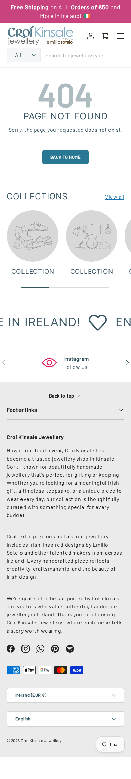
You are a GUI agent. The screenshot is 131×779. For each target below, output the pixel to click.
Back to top (62, 396)
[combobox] (65, 55)
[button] (105, 36)
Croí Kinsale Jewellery (41, 740)
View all (114, 196)
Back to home (65, 157)
